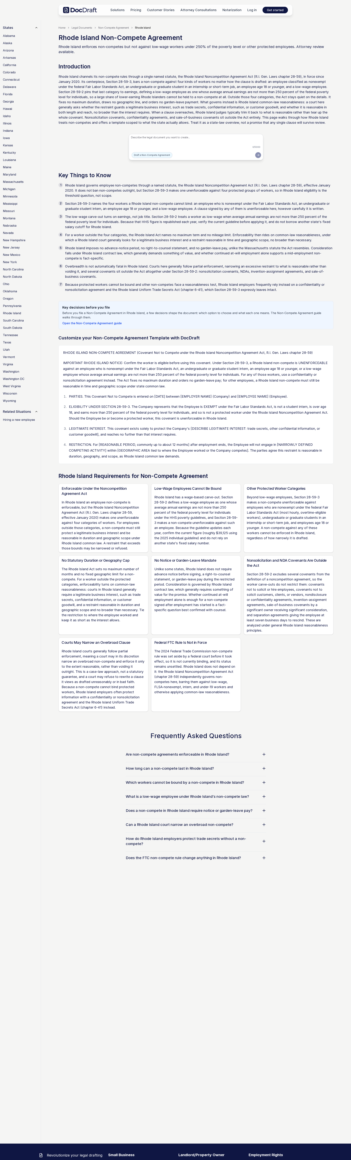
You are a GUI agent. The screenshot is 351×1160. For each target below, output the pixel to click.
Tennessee (10, 335)
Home (61, 27)
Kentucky (9, 152)
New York (10, 262)
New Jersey (11, 247)
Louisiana (9, 160)
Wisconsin (10, 393)
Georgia (8, 101)
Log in (252, 10)
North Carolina (13, 269)
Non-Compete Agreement (113, 27)
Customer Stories (161, 10)
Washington (11, 371)
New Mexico (11, 255)
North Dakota (12, 276)
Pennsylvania (12, 306)
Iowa (6, 138)
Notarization (231, 10)
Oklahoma (10, 291)
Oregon (8, 298)
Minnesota (10, 196)
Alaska (7, 43)
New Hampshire (14, 240)
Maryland (9, 174)
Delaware (9, 87)
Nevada (8, 233)
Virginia (8, 364)
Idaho (7, 116)
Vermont (9, 357)
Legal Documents (82, 27)
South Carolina (13, 320)
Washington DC (13, 379)
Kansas (8, 145)
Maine (7, 167)
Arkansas (9, 57)
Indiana (8, 130)
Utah (6, 349)
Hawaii (7, 109)
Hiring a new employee (19, 420)
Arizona (8, 50)
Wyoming (9, 401)
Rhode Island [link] (143, 27)
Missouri (9, 211)
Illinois (7, 123)
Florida (7, 94)
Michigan (9, 189)
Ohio (6, 284)
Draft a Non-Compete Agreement (152, 155)
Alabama (9, 36)
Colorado (9, 72)
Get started (275, 10)
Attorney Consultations (198, 10)
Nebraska (9, 225)
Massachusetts (13, 182)
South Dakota (12, 328)
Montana (9, 218)
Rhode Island (12, 313)
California (9, 65)
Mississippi (10, 203)
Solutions (117, 10)
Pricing (136, 10)
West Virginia (12, 386)
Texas (7, 342)
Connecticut (11, 79)
